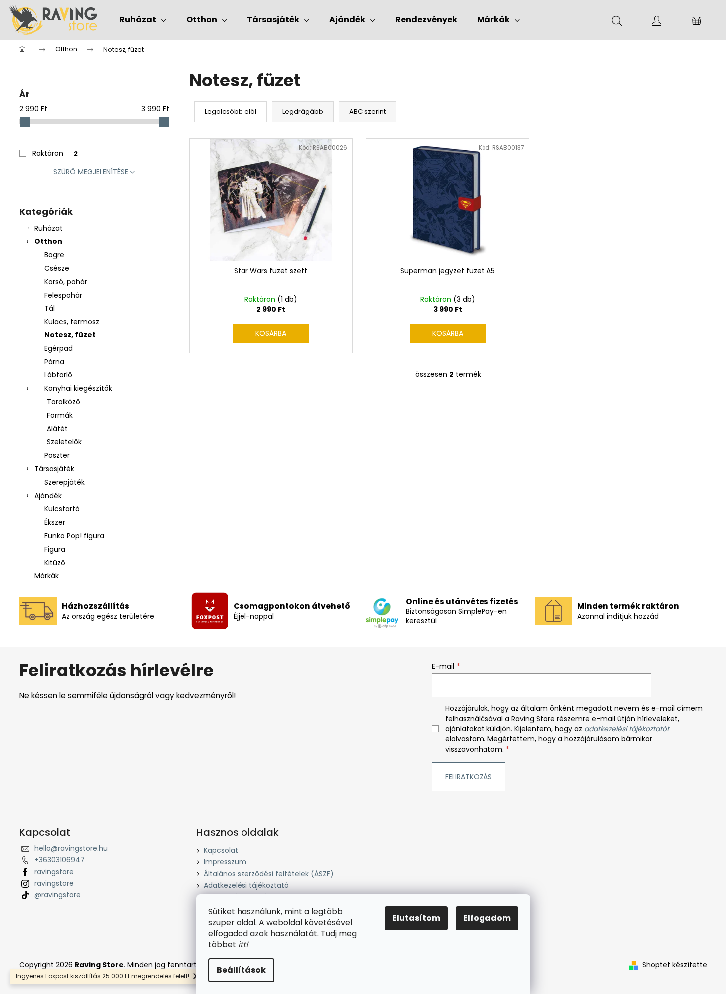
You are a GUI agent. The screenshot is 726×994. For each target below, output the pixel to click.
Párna (54, 362)
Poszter (57, 455)
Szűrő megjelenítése (90, 172)
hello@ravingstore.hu (71, 848)
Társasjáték (54, 469)
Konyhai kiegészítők (78, 388)
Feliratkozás (468, 777)
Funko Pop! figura (74, 536)
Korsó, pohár (65, 282)
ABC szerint (367, 111)
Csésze (56, 268)
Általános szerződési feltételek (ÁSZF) (269, 874)
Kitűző (54, 563)
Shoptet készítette (674, 965)
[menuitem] (142, 20)
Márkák (46, 576)
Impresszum (225, 862)
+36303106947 (59, 860)
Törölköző (63, 402)
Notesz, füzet (70, 335)
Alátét (57, 429)
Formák (60, 415)
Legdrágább (302, 111)
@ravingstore (57, 895)
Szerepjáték (64, 482)
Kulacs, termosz (71, 322)
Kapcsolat (221, 850)
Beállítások (241, 970)
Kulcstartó (62, 509)
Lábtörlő (58, 375)
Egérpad (58, 348)
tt (243, 944)
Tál (49, 308)
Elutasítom (416, 918)
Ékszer (54, 522)
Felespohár (63, 295)
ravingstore (54, 872)
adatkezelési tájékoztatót (626, 729)
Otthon (48, 241)
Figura (54, 549)
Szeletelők (64, 442)
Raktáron (55, 153)
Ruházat (48, 228)
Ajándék (48, 496)
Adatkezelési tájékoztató (246, 885)
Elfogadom (487, 918)
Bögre (54, 255)
